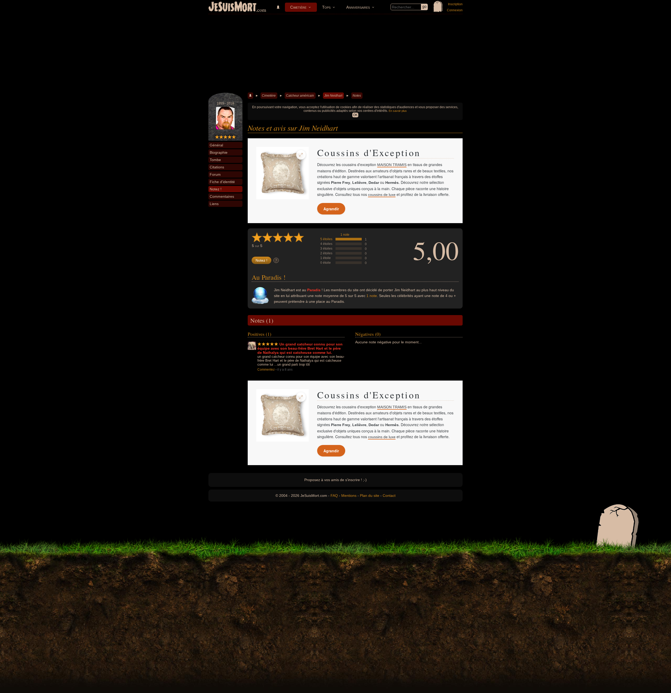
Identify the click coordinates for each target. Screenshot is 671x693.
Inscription (455, 4)
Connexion (455, 10)
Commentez (266, 369)
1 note (344, 234)
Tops (326, 7)
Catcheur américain (300, 95)
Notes (357, 95)
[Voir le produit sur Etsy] (282, 173)
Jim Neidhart (333, 95)
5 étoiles (326, 239)
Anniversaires (358, 7)
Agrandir (331, 208)
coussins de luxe (382, 194)
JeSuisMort (232, 7)
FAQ (334, 495)
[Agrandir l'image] (301, 155)
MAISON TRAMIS (392, 165)
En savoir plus (398, 110)
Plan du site (369, 495)
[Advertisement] (335, 53)
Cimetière (298, 7)
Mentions (348, 495)
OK (355, 115)
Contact (389, 495)
